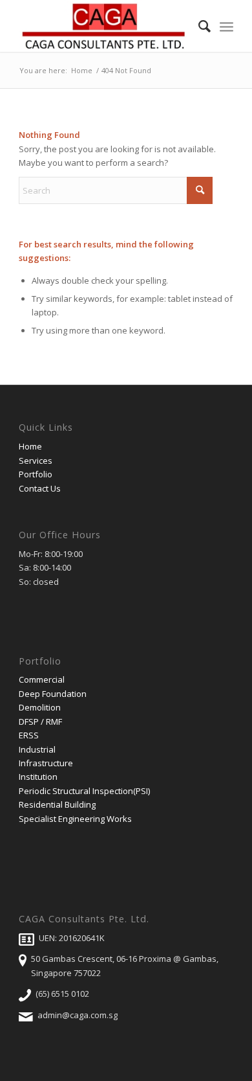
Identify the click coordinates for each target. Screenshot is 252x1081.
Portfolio (35, 474)
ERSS (29, 735)
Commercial (42, 679)
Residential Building (57, 804)
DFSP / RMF (40, 721)
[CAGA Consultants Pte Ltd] (104, 26)
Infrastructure (46, 763)
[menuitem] (198, 26)
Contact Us (40, 488)
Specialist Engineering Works (75, 819)
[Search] (198, 26)
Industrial (37, 749)
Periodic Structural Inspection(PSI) (84, 791)
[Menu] (226, 25)
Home (30, 446)
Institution (38, 776)
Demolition (40, 707)
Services (35, 460)
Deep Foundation (53, 694)
